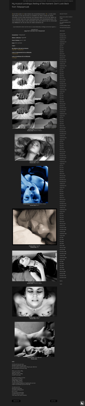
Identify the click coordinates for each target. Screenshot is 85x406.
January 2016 (62, 81)
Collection (41, 15)
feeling (24, 17)
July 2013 (61, 141)
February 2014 (62, 127)
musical (28, 19)
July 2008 (61, 261)
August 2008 (62, 259)
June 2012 (62, 167)
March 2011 (62, 197)
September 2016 (63, 65)
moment (22, 19)
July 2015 (61, 93)
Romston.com (44, 20)
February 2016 (62, 79)
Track (23, 22)
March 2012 (62, 173)
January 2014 (62, 129)
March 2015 (62, 101)
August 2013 (62, 139)
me (14, 19)
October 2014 (62, 111)
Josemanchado (36, 17)
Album (51, 13)
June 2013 (62, 143)
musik (41, 19)
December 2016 (63, 59)
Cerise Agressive (34, 15)
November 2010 (63, 205)
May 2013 (62, 145)
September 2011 (63, 185)
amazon (54, 13)
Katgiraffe (41, 17)
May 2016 (62, 73)
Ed (18, 17)
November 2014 (63, 109)
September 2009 (63, 233)
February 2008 (62, 271)
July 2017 (61, 45)
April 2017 (62, 51)
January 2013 (62, 153)
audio (24, 15)
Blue (26, 15)
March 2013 (62, 149)
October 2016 (62, 63)
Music (33, 13)
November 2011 (63, 181)
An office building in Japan (65, 25)
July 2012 (61, 165)
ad (49, 13)
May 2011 (62, 193)
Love (55, 17)
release (37, 20)
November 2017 (63, 37)
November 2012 (63, 157)
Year (42, 22)
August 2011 (62, 187)
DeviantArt (51, 15)
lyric (13, 19)
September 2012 (63, 161)
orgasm (23, 20)
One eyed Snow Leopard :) (65, 27)
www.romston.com (38, 22)
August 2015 (62, 91)
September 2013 (63, 137)
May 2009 (62, 241)
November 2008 (63, 253)
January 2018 (62, 33)
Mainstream (29, 13)
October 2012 (62, 159)
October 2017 (62, 39)
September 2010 (63, 209)
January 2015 (62, 105)
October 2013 (62, 135)
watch (28, 22)
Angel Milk (16, 15)
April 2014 (62, 123)
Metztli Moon (18, 19)
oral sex (13, 20)
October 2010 (62, 207)
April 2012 (62, 171)
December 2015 (63, 83)
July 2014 (61, 117)
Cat (30, 15)
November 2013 (63, 133)
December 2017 (63, 35)
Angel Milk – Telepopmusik (17, 49)
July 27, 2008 (15, 13)
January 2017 (62, 57)
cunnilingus (45, 15)
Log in (61, 284)
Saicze (47, 20)
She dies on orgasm (54, 20)
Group (33, 17)
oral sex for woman (18, 20)
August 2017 (62, 43)
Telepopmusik (15, 53)
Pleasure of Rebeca (32, 20)
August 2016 (62, 67)
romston (20, 13)
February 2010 (62, 223)
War (25, 22)
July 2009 (61, 237)
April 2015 (62, 99)
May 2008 (62, 265)
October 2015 (62, 87)
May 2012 (62, 169)
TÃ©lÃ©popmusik (17, 22)
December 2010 (63, 203)
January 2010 (62, 225)
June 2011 (62, 191)
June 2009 (62, 239)
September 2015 (63, 89)
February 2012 (62, 175)
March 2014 (62, 125)
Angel (13, 15)
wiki (30, 22)
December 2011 (63, 179)
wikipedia (33, 22)
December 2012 (63, 155)
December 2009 (63, 227)
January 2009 (62, 249)
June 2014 (62, 119)
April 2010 (62, 219)
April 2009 (62, 243)
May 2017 (62, 49)
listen (49, 17)
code (38, 15)
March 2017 (62, 53)
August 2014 (62, 115)
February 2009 (62, 247)
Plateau (27, 20)
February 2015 (62, 103)
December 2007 (63, 275)
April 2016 (62, 75)
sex (49, 20)
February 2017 (62, 55)
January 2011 (62, 201)
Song (13, 22)
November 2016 (63, 61)
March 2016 (62, 77)
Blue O (28, 15)
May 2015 (62, 97)
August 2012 (62, 163)
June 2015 (62, 95)
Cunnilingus (14, 57)
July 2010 (61, 213)
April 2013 (62, 147)
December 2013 (63, 131)
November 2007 (63, 277)
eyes (20, 17)
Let (43, 17)
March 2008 (62, 269)
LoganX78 (52, 17)
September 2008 (63, 257)
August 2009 (62, 235)
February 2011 (62, 199)
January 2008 (62, 273)
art (19, 15)
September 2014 (63, 113)
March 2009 (62, 245)
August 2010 (62, 211)
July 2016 (61, 69)
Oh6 (55, 19)
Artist (21, 15)
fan (21, 17)
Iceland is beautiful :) (64, 20)
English (25, 13)
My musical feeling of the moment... (39, 13)
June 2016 (62, 71)
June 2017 (62, 47)
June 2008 (62, 263)
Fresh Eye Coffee (28, 17)
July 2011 (61, 189)
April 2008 (62, 267)
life (45, 17)
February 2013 (62, 151)
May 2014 (62, 121)
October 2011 (62, 183)
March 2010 (62, 221)
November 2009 (63, 229)
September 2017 (63, 41)
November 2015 (63, 85)
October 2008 (62, 255)
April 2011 (62, 195)
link (47, 17)
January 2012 (62, 177)
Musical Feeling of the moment (34, 19)
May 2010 (62, 217)
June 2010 (62, 215)
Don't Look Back (14, 17)
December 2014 (63, 107)
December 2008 (63, 251)
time (21, 22)
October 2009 (62, 231)
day (48, 15)
